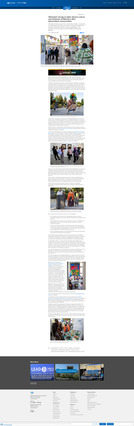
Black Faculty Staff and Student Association (75, 351)
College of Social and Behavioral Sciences (64, 349)
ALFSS (67, 351)
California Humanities (54, 349)
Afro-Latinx (77, 349)
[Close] (132, 424)
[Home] (11, 3)
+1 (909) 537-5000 (33, 398)
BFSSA (83, 351)
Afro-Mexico (73, 349)
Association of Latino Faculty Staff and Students (58, 351)
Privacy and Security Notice (8, 424)
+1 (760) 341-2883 (33, 407)
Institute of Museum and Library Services (65, 298)
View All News (33, 383)
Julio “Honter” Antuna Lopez (66, 128)
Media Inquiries (81, 14)
